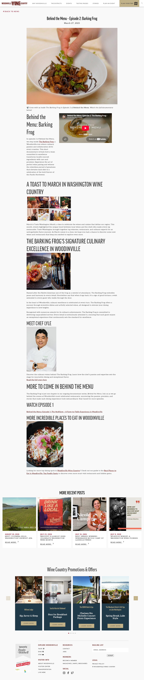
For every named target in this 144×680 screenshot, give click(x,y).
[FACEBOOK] (68, 673)
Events (69, 3)
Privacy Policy (98, 664)
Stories (96, 3)
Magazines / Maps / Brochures (75, 663)
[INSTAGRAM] (64, 673)
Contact (66, 648)
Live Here (42, 672)
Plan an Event (109, 3)
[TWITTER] (72, 673)
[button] (68, 633)
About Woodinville (46, 663)
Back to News (12, 11)
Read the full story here (37, 379)
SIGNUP (110, 655)
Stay (40, 654)
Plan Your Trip (127, 3)
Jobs (64, 651)
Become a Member (70, 660)
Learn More (28, 623)
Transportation (44, 669)
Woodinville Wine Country (68, 470)
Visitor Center (44, 666)
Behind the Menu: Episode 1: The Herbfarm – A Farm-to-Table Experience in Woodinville (64, 411)
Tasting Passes (82, 3)
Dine (40, 652)
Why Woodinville (39, 3)
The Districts (56, 3)
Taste (40, 649)
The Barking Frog (46, 141)
